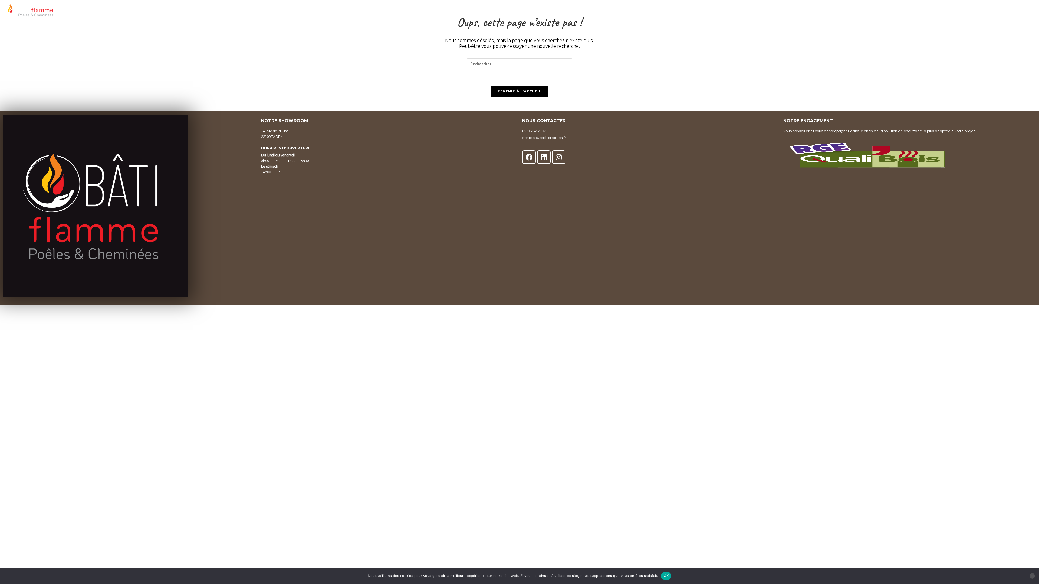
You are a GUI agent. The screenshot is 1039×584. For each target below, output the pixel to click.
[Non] (1032, 576)
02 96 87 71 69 (534, 131)
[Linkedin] (544, 157)
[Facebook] (529, 157)
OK (666, 575)
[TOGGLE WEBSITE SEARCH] (1031, 12)
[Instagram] (558, 157)
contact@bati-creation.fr (544, 138)
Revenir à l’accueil (520, 91)
